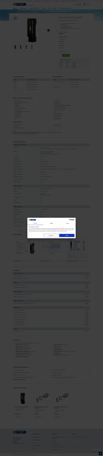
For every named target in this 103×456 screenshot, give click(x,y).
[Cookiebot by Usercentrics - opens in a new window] (69, 220)
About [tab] (67, 223)
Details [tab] (51, 223)
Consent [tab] (35, 223)
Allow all (66, 235)
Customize (51, 235)
